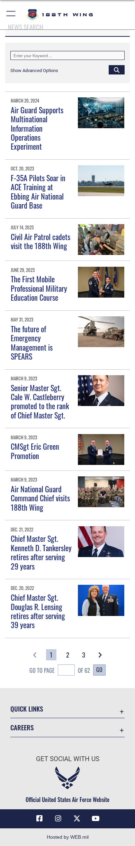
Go (99, 670)
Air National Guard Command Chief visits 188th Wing (40, 498)
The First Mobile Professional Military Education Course (39, 288)
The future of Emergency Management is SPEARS (32, 342)
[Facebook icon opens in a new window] (39, 818)
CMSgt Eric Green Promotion (35, 451)
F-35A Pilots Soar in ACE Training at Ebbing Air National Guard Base (38, 191)
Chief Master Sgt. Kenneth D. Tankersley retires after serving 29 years (41, 552)
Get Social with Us (67, 759)
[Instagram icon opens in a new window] (58, 818)
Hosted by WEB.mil (68, 837)
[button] (11, 14)
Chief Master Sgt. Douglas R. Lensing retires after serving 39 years (38, 611)
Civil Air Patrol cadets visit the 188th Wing (40, 241)
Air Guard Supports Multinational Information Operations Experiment (37, 128)
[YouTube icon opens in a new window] (95, 818)
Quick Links (26, 709)
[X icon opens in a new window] (77, 818)
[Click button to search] (117, 69)
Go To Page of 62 (59, 670)
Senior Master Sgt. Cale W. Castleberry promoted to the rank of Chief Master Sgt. (40, 401)
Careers (22, 727)
